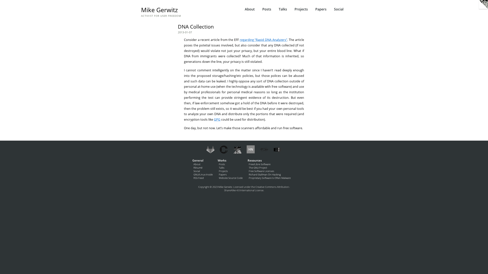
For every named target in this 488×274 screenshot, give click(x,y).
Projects (301, 9)
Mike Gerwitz (159, 10)
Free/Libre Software (259, 164)
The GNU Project (258, 167)
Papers (321, 9)
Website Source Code (231, 178)
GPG (217, 119)
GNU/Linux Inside (203, 174)
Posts (266, 9)
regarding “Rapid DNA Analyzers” (263, 40)
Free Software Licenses (261, 171)
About (250, 9)
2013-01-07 (185, 32)
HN (250, 149)
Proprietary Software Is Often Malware (270, 178)
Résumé (197, 167)
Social (339, 9)
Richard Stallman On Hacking (265, 174)
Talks (283, 9)
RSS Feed (198, 178)
